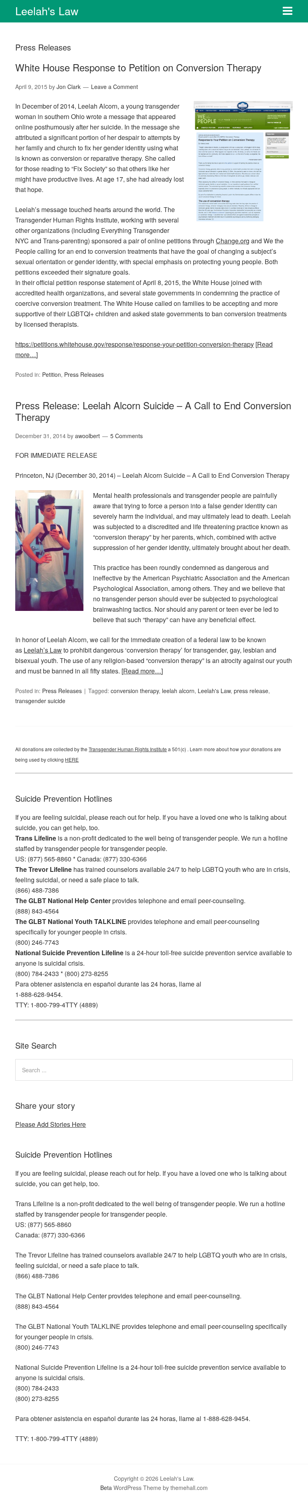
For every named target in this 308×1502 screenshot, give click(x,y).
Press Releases (84, 374)
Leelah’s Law (43, 650)
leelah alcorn (178, 691)
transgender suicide (40, 701)
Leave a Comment (114, 87)
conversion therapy (135, 691)
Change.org (232, 240)
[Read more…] (142, 670)
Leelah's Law (47, 10)
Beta (106, 1488)
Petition (51, 374)
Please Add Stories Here (50, 1124)
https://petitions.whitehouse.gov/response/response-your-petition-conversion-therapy (134, 344)
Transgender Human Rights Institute (128, 749)
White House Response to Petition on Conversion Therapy (138, 67)
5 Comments (126, 436)
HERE (72, 759)
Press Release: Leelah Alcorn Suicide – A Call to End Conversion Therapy (153, 411)
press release (251, 691)
